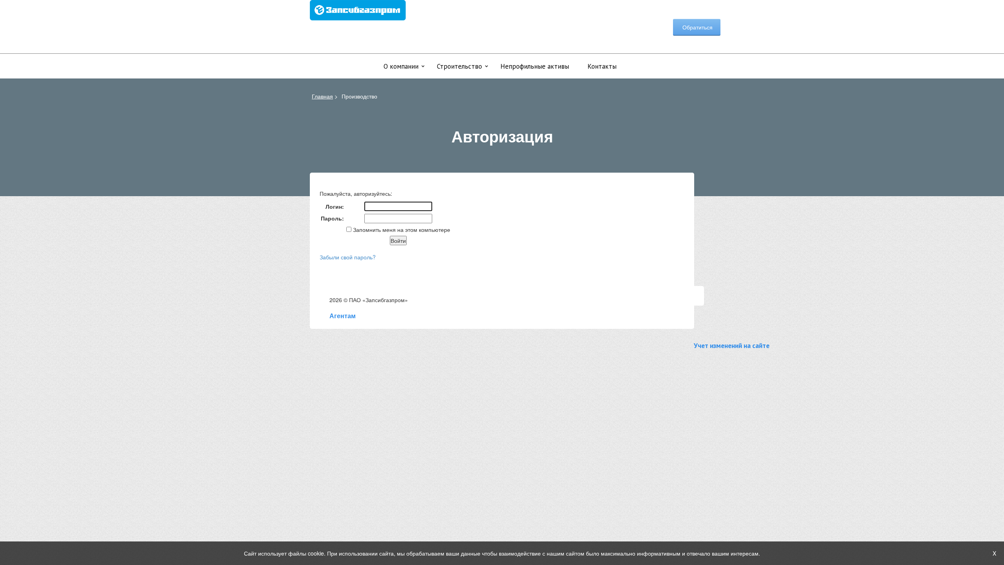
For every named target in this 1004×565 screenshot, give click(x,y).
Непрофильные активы (534, 66)
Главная (322, 96)
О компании (401, 66)
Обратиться (697, 27)
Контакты (602, 66)
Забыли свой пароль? (348, 257)
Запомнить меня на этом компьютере (400, 229)
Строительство (459, 66)
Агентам (342, 315)
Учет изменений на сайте (731, 345)
